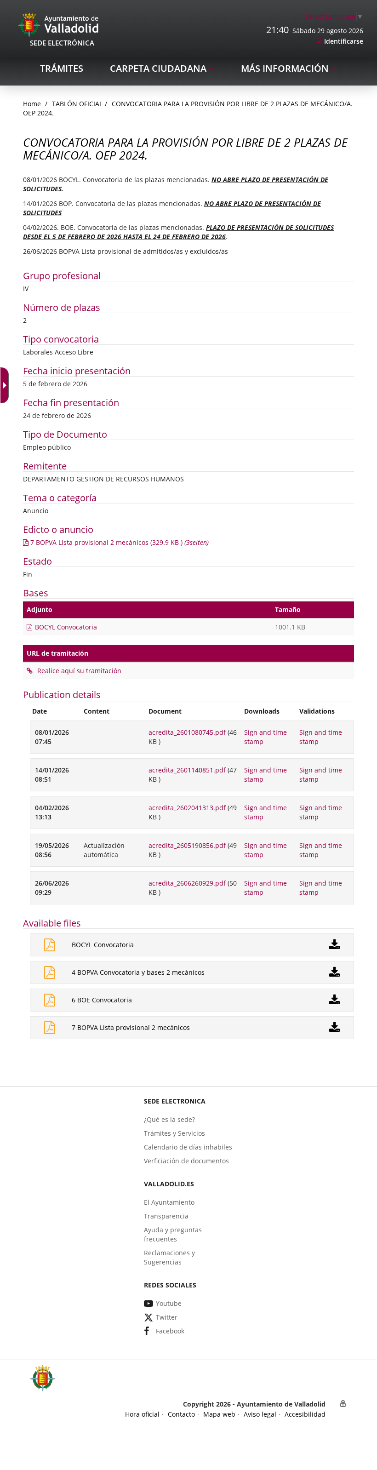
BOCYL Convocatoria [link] (66, 627)
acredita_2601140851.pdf (187, 770)
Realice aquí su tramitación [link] (78, 670)
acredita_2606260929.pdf (187, 883)
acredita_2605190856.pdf (187, 845)
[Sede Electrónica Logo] (59, 24)
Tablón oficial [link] (77, 103)
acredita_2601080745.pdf (187, 732)
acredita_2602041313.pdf (187, 807)
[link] (6, 385)
